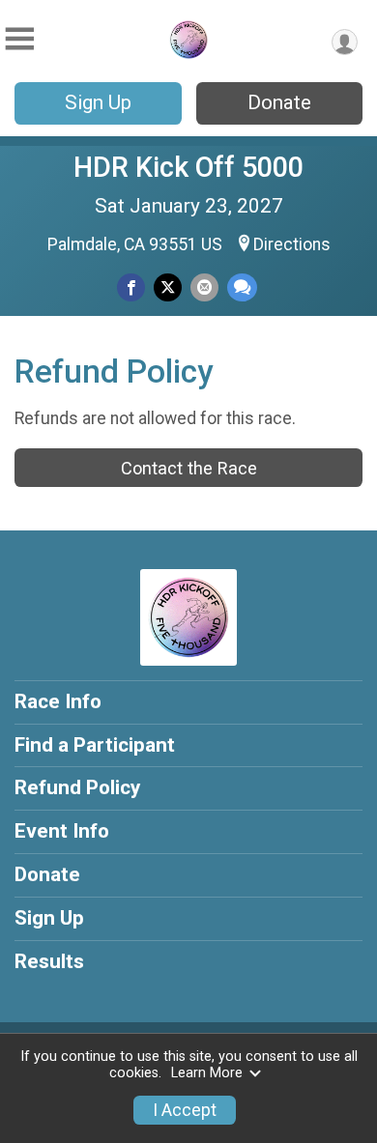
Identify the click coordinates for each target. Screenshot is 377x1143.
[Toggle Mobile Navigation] (19, 39)
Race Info (58, 701)
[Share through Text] (242, 287)
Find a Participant (94, 745)
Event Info (61, 831)
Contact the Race (189, 468)
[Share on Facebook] (131, 287)
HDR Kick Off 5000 (188, 167)
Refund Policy (77, 787)
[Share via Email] (204, 287)
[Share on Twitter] (168, 287)
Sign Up (98, 102)
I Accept (185, 1110)
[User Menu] (345, 42)
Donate (279, 102)
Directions (292, 244)
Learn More (207, 1073)
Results (49, 961)
